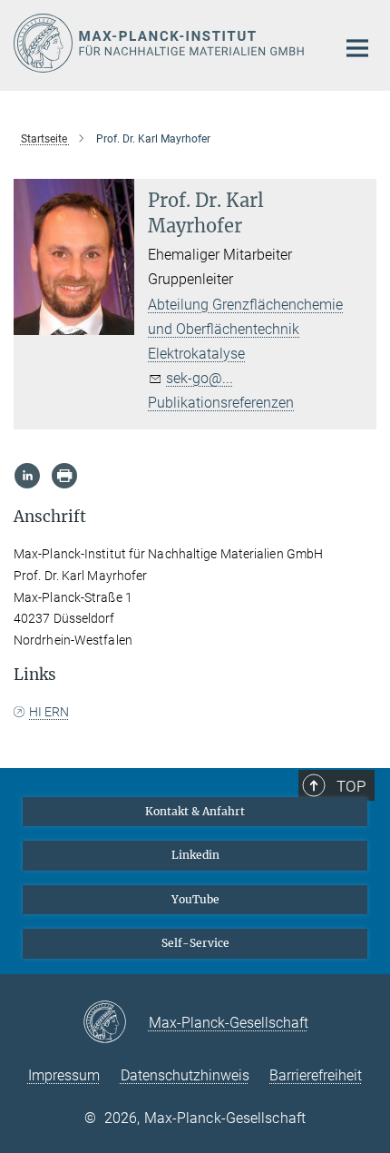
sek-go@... (199, 378)
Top (351, 786)
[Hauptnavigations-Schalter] (357, 48)
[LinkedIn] (27, 475)
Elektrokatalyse (196, 353)
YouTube (195, 899)
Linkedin (195, 855)
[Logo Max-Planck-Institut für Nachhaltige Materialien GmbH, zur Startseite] (161, 43)
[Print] (64, 475)
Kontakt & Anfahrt (195, 811)
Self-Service (195, 943)
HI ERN (49, 712)
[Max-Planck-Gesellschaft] (116, 1023)
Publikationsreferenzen (221, 402)
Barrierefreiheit (315, 1075)
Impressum (64, 1075)
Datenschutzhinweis (185, 1075)
